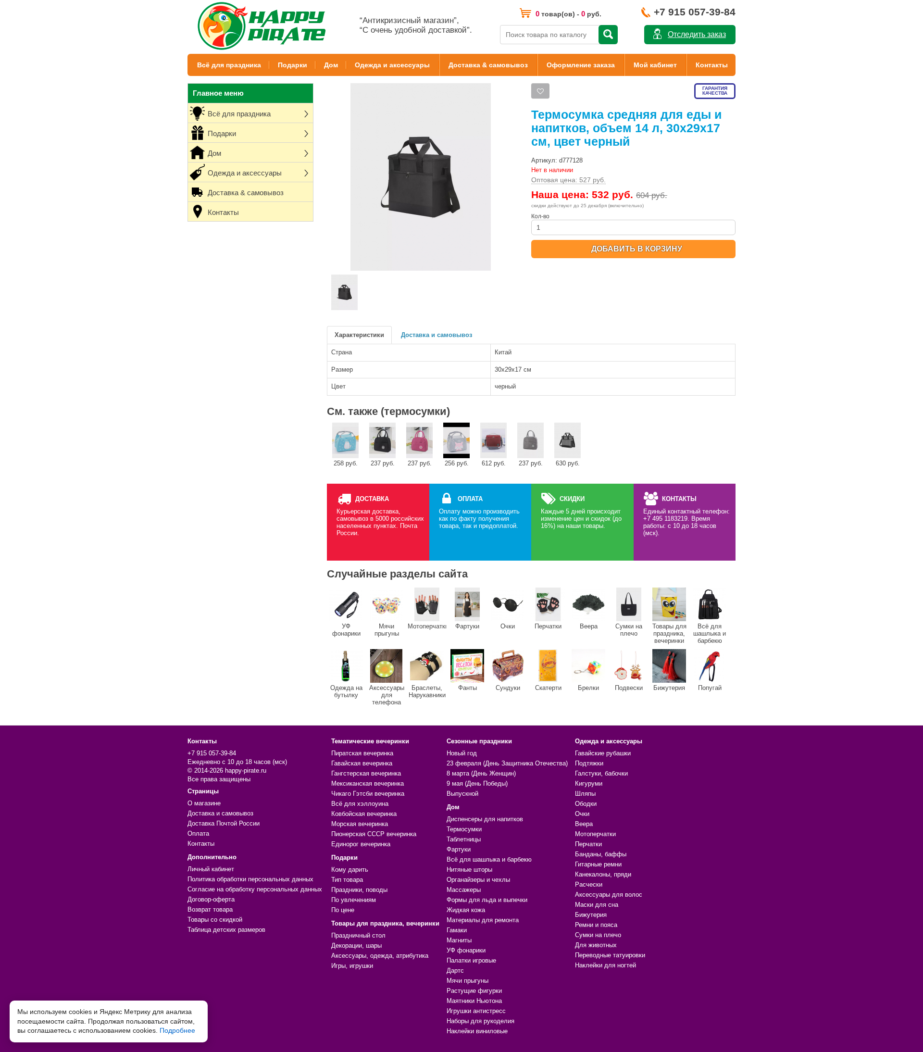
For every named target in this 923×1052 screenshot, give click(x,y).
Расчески (588, 884)
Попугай (710, 687)
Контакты (712, 65)
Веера (589, 626)
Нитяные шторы (469, 869)
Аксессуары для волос (608, 894)
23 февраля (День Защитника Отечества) (507, 763)
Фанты (467, 687)
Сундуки (508, 687)
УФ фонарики (346, 630)
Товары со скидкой (214, 919)
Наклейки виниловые (477, 1031)
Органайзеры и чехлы (478, 879)
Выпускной (462, 793)
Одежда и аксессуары (392, 65)
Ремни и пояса (596, 924)
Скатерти (548, 687)
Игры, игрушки (352, 965)
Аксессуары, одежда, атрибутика (379, 955)
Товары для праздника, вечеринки (669, 633)
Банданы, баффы (600, 854)
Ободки (586, 803)
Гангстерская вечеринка (366, 773)
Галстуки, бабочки (601, 773)
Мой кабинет (655, 65)
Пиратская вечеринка (362, 753)
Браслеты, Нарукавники (427, 691)
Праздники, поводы (359, 889)
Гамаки (457, 930)
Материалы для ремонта (483, 920)
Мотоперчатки (427, 626)
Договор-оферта (211, 899)
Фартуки (467, 626)
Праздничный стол (358, 935)
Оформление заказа (581, 65)
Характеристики (359, 334)
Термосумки (464, 829)
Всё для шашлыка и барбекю (709, 633)
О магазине (204, 803)
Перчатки (548, 626)
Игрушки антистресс (476, 1010)
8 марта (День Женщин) (481, 773)
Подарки (292, 65)
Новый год (462, 753)
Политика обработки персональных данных (250, 879)
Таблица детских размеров (226, 929)
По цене (342, 910)
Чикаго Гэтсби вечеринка (367, 793)
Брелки (588, 687)
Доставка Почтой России (223, 823)
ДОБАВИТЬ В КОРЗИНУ (636, 249)
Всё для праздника (229, 65)
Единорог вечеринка (360, 844)
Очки (507, 626)
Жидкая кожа (466, 910)
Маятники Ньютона (474, 1000)
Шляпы (585, 793)
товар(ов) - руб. (568, 14)
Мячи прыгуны (386, 630)
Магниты (459, 940)
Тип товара (347, 879)
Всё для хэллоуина (359, 803)
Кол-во (540, 216)
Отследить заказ (697, 34)
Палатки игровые (471, 960)
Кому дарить (349, 869)
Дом (331, 65)
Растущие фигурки (474, 990)
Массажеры (464, 889)
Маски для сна (596, 904)
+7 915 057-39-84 (695, 11)
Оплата (198, 833)
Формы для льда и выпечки (487, 899)
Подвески (629, 687)
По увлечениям (353, 899)
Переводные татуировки (610, 955)
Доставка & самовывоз (488, 65)
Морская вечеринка (359, 823)
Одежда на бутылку (346, 691)
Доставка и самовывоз (436, 334)
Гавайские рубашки (603, 753)
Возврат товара (210, 909)
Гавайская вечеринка (361, 763)
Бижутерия (669, 687)
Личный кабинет (210, 869)
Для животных (596, 945)
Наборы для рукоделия (480, 1021)
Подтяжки (589, 763)
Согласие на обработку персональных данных (254, 889)
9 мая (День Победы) (477, 783)
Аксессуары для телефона (386, 695)
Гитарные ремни (598, 864)
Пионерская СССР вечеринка (373, 834)
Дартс (455, 970)
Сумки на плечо (628, 630)
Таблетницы (464, 839)
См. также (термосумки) (388, 411)
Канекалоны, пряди (603, 874)
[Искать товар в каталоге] (608, 34)
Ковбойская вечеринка (364, 813)
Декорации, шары (356, 945)
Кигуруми (588, 783)
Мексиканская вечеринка (367, 783)
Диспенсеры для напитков (485, 819)
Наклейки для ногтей (605, 965)
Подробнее (177, 1030)
